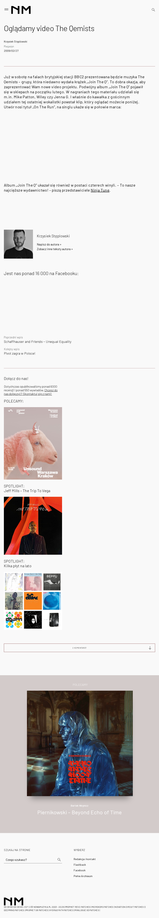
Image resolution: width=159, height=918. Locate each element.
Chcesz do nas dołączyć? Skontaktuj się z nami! (31, 392)
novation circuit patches (129, 907)
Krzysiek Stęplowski (15, 41)
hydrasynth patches (61, 910)
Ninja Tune (100, 190)
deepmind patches (14, 910)
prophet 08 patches (37, 910)
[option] (79, 757)
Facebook (80, 870)
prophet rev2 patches (77, 907)
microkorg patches (103, 907)
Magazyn (9, 46)
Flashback (80, 864)
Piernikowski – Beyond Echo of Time (79, 812)
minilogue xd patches (87, 910)
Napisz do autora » (49, 244)
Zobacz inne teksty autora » (55, 249)
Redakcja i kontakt (85, 859)
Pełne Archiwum (83, 876)
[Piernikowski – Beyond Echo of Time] (80, 743)
